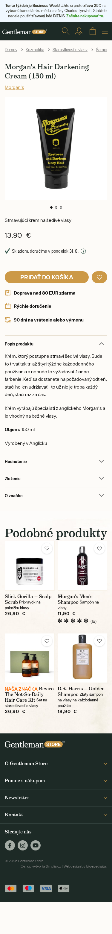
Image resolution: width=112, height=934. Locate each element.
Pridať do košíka (46, 277)
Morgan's (14, 87)
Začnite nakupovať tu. (85, 15)
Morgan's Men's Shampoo (75, 599)
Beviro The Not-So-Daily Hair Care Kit (29, 694)
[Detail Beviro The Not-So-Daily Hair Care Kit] (30, 658)
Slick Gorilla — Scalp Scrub (28, 599)
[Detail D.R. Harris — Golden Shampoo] (83, 658)
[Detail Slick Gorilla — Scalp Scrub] (30, 566)
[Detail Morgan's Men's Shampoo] (83, 566)
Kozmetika (35, 49)
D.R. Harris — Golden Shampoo (81, 692)
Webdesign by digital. (85, 866)
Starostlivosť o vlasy (70, 49)
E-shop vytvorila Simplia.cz (41, 866)
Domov (11, 49)
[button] (51, 207)
